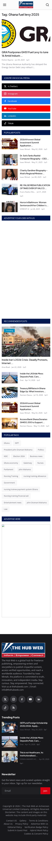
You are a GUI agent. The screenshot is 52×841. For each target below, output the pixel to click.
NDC (6, 456)
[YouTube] (30, 699)
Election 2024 (19, 456)
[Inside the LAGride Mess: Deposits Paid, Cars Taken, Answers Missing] (10, 377)
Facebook (12, 101)
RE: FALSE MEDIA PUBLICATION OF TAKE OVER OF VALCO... (35, 186)
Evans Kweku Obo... (27, 192)
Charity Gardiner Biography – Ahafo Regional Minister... (34, 172)
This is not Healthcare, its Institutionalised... (31, 754)
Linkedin (12, 116)
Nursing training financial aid (16, 496)
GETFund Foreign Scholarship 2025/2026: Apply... (34, 724)
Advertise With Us (39, 823)
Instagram (13, 93)
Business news (36, 456)
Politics (41, 449)
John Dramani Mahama (37, 502)
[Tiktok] (5, 707)
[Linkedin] (38, 699)
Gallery (22, 820)
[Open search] (47, 4)
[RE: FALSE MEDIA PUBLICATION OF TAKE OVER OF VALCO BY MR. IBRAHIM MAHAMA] (10, 189)
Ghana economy (11, 463)
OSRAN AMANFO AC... (29, 759)
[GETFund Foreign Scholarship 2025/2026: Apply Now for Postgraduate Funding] (10, 727)
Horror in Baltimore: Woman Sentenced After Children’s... (34, 204)
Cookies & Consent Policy (36, 833)
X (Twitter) (12, 86)
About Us (8, 823)
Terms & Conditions (38, 820)
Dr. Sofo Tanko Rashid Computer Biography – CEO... (34, 157)
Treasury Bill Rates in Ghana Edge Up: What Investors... (33, 390)
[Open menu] (4, 4)
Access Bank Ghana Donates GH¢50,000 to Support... (33, 421)
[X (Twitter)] (5, 699)
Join (45, 790)
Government (9, 482)
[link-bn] (26, 269)
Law (5, 509)
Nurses (40, 463)
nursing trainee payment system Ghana (21, 489)
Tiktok (10, 123)
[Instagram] (13, 699)
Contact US (11, 820)
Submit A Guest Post (17, 830)
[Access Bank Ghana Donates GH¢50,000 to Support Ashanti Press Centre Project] (10, 423)
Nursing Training (11, 476)
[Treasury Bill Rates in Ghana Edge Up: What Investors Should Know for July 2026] (10, 392)
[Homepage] (26, 4)
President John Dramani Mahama (18, 449)
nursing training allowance (35, 476)
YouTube (12, 108)
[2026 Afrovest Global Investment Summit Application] (10, 143)
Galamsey (28, 463)
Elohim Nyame (7, 60)
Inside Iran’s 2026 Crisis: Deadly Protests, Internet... (25, 361)
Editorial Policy (15, 827)
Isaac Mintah (25, 149)
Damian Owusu (26, 395)
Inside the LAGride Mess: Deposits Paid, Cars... (32, 375)
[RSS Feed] (13, 707)
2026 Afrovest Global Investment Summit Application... (30, 142)
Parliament (8, 469)
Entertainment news (12, 502)
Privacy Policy (21, 823)
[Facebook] (21, 699)
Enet (22, 380)
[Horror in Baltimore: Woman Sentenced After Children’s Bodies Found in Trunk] (10, 206)
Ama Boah (6, 367)
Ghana (7, 443)
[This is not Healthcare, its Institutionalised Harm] (10, 756)
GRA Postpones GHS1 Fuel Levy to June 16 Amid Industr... (25, 54)
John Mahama (25, 469)
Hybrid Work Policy (39, 830)
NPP (17, 443)
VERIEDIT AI (24, 209)
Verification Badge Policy (36, 827)
